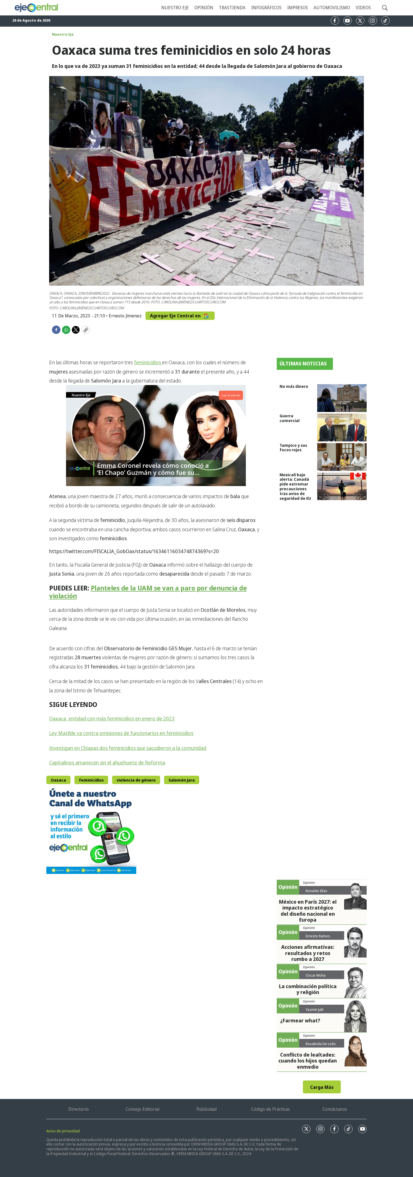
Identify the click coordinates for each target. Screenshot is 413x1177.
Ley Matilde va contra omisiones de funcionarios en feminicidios (121, 733)
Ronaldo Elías (316, 890)
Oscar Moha (316, 975)
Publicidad (206, 1109)
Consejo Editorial (142, 1109)
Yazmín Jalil (314, 1009)
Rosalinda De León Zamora (321, 1046)
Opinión (203, 7)
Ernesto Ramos (318, 935)
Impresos (297, 7)
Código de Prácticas (270, 1109)
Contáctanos (335, 1109)
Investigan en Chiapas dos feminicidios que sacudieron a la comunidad (127, 748)
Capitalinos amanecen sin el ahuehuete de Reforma (107, 762)
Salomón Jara (182, 780)
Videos (363, 7)
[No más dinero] (342, 398)
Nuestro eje (175, 7)
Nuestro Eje (63, 34)
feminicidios (148, 362)
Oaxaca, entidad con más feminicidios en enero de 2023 (111, 718)
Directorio (78, 1109)
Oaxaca (58, 780)
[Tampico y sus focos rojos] (342, 457)
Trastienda (232, 7)
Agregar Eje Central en (176, 316)
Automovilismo (332, 7)
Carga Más (321, 1087)
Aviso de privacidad (63, 1131)
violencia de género (136, 780)
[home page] (36, 8)
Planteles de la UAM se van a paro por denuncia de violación (148, 591)
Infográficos (266, 7)
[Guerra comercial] (342, 427)
